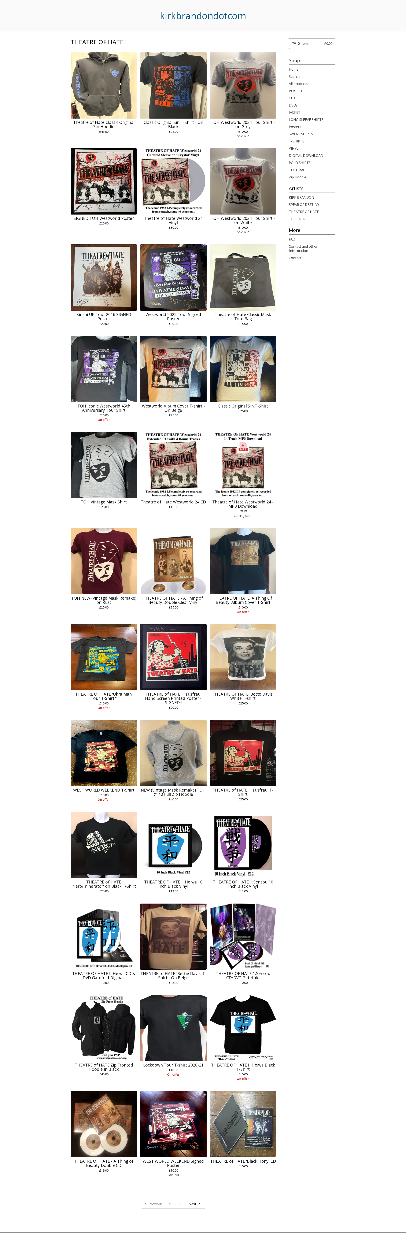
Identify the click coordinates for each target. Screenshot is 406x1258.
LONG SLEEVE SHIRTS (306, 119)
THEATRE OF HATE (304, 211)
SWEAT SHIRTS (301, 134)
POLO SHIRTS (300, 162)
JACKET (294, 112)
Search (294, 76)
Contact (295, 258)
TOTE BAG (297, 170)
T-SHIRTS (296, 141)
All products (298, 83)
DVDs (293, 105)
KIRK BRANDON (301, 197)
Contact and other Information (303, 248)
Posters (295, 126)
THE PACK (297, 219)
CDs (292, 98)
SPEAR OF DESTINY (304, 204)
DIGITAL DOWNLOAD (306, 155)
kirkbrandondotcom (203, 15)
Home (293, 69)
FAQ (292, 239)
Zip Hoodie (297, 177)
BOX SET (296, 91)
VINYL (294, 148)
